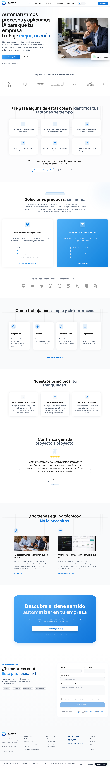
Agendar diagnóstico (54, 629)
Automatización (38, 3)
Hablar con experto (65, 573)
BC (40, 752)
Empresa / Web (65, 675)
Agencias (26, 746)
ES (79, 3)
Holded (26, 752)
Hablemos (103, 3)
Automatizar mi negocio (26, 263)
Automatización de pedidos (53, 739)
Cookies (92, 749)
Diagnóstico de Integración (75, 743)
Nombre (63, 667)
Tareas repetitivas (50, 741)
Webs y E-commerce (29, 741)
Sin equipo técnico (50, 746)
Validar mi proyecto (54, 357)
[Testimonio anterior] (21, 471)
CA (83, 3)
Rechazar (82, 764)
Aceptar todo (101, 764)
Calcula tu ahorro (29, 57)
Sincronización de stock (52, 736)
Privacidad (92, 747)
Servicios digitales (58, 3)
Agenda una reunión (73, 736)
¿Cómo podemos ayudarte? (68, 684)
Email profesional (88, 667)
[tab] (49, 491)
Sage (30, 752)
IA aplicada (48, 3)
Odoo (34, 752)
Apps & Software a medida (30, 744)
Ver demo (17, 573)
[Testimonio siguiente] (89, 471)
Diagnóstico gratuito (11, 57)
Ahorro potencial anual (68, 170)
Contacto (92, 739)
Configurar (90, 764)
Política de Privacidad (78, 699)
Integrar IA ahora (81, 263)
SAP (38, 752)
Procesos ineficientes (51, 744)
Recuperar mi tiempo (41, 170)
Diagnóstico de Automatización (72, 740)
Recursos (92, 741)
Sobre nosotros (71, 3)
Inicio (30, 3)
